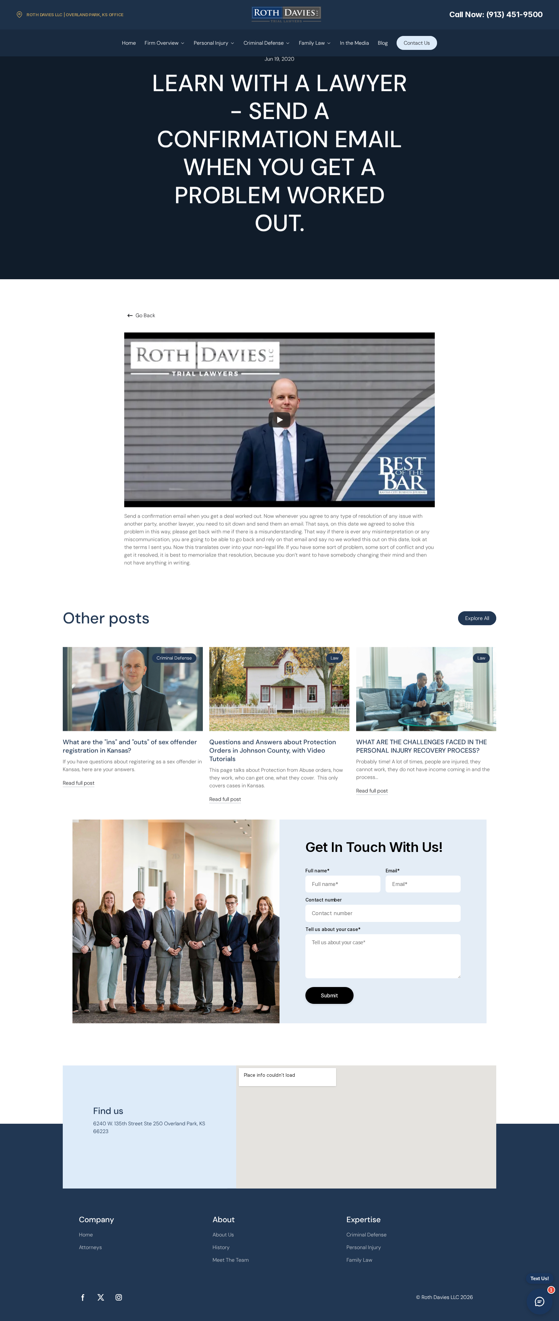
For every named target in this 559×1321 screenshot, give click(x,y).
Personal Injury (211, 43)
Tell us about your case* (333, 929)
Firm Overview (162, 43)
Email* (393, 870)
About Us (223, 1234)
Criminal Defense (264, 43)
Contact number (323, 900)
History (221, 1247)
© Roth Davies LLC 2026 (444, 1297)
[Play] (279, 420)
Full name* (317, 870)
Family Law (312, 43)
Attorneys (90, 1247)
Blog (383, 43)
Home (129, 43)
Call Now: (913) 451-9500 (496, 14)
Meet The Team (231, 1260)
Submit (329, 995)
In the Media (354, 43)
